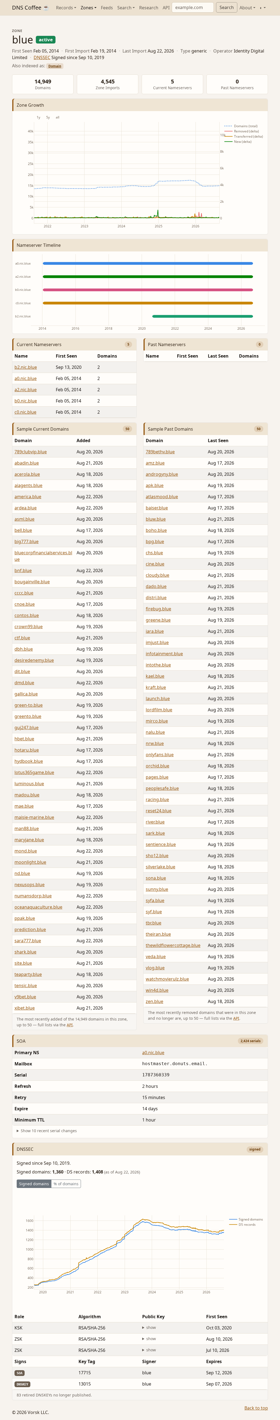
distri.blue (156, 598)
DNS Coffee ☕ (30, 7)
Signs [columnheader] (20, 1361)
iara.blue (155, 631)
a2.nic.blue (25, 390)
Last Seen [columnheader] (218, 356)
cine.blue (155, 564)
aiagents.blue (28, 485)
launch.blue (158, 698)
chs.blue (154, 553)
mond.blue (25, 851)
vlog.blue (155, 968)
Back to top (256, 1408)
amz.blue (155, 463)
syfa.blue (155, 900)
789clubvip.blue (30, 452)
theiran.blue (158, 934)
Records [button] (64, 8)
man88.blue (26, 828)
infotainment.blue (164, 654)
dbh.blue (23, 649)
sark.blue (155, 833)
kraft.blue (156, 687)
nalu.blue (155, 732)
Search (227, 7)
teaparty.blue (28, 974)
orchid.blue (157, 766)
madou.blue (26, 795)
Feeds (107, 8)
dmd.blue (24, 683)
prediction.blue (30, 929)
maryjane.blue (29, 840)
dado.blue (156, 586)
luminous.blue (29, 784)
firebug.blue (158, 609)
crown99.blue (28, 627)
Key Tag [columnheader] (86, 1361)
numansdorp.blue (33, 896)
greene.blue (158, 620)
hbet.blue (24, 739)
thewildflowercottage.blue (173, 945)
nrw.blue (155, 743)
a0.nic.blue (25, 378)
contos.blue (26, 615)
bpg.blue (155, 541)
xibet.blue (24, 1008)
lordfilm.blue (159, 710)
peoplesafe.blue (162, 788)
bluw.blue (156, 519)
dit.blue (22, 671)
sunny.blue (157, 889)
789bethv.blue (160, 452)
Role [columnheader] (19, 1317)
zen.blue (154, 1001)
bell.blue (23, 530)
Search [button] (124, 8)
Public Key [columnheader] (153, 1317)
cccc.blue (23, 593)
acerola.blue (27, 474)
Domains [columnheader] (107, 356)
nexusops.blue (29, 885)
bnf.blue (23, 570)
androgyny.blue (162, 474)
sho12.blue (157, 856)
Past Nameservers (167, 344)
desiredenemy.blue (34, 660)
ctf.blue (22, 638)
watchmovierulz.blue (167, 979)
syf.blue (154, 912)
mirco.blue (157, 721)
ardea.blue (25, 508)
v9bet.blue (25, 997)
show (151, 1327)
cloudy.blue (157, 575)
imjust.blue (157, 642)
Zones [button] (87, 8)
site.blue (23, 963)
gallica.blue (26, 694)
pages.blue (157, 777)
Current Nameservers (39, 344)
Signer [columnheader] (149, 1361)
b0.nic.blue (25, 401)
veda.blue (156, 957)
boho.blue (156, 530)
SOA (21, 1041)
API (166, 8)
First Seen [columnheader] (66, 356)
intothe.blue (158, 665)
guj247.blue (26, 728)
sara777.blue (27, 941)
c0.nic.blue (25, 412)
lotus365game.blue (34, 772)
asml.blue (24, 519)
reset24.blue (158, 811)
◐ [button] (261, 8)
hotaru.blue (26, 750)
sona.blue (156, 878)
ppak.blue (24, 918)
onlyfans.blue (160, 755)
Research (148, 8)
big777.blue (26, 541)
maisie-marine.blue (34, 817)
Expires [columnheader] (214, 1361)
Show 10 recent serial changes (49, 1130)
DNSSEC (42, 57)
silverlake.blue (160, 867)
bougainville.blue (32, 582)
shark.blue (25, 952)
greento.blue (27, 716)
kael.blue (155, 676)
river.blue (155, 822)
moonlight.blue (30, 862)
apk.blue (155, 485)
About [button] (246, 8)
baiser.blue (157, 508)
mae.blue (24, 806)
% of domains (66, 1183)
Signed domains (34, 1183)
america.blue (27, 497)
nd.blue (22, 873)
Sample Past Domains (170, 429)
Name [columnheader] (21, 356)
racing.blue (157, 799)
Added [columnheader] (83, 440)
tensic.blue (25, 986)
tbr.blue (153, 923)
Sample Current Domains (43, 429)
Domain (54, 66)
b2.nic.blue (25, 367)
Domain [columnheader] (23, 440)
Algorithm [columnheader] (89, 1317)
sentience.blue (161, 844)
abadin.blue (26, 463)
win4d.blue (157, 990)
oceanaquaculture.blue (38, 907)
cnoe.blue (24, 604)
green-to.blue (28, 705)
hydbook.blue (28, 761)
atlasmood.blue (162, 497)
